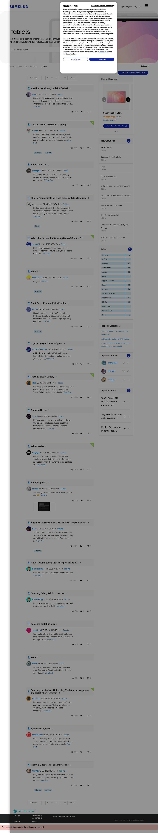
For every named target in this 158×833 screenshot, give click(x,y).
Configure (75, 60)
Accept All (101, 60)
